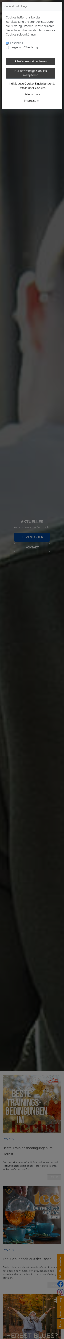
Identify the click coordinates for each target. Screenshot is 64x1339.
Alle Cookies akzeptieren (31, 61)
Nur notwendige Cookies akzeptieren (30, 73)
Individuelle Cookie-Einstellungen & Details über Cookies (32, 86)
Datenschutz (32, 94)
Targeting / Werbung (24, 47)
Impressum (31, 100)
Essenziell (16, 43)
